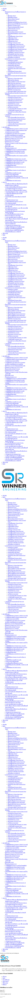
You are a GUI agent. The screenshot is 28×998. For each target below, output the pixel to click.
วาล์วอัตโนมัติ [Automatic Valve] (15, 110)
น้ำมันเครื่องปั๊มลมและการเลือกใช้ (13, 231)
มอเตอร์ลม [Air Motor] (13, 60)
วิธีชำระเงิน (5, 233)
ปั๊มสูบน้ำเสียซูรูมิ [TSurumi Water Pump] (16, 84)
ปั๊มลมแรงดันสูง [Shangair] (13, 19)
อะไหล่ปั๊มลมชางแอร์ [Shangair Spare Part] (17, 49)
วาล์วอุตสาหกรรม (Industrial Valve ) (13, 225)
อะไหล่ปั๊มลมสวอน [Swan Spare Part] (16, 47)
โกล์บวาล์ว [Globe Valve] (13, 122)
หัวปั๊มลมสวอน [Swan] (13, 41)
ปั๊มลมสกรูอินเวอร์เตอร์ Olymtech (12, 140)
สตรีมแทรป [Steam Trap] (13, 125)
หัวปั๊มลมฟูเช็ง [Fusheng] (13, 39)
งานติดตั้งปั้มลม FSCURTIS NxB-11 (13, 180)
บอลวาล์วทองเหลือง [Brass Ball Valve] (16, 117)
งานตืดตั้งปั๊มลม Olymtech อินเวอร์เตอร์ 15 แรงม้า (16, 160)
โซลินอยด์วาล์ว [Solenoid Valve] (15, 100)
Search (1, 6)
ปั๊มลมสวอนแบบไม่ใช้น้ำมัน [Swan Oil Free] (17, 23)
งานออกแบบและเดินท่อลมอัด (12, 174)
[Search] (15, 6)
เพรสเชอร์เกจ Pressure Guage (11, 199)
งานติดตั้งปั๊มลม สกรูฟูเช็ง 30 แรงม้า (13, 172)
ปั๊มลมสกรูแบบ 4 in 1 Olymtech (12, 141)
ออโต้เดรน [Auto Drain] (13, 107)
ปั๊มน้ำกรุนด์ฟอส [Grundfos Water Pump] (16, 81)
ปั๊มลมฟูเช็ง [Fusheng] (12, 17)
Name (1, 990)
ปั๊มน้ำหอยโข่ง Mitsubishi (13, 80)
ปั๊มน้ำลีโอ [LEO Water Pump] (14, 89)
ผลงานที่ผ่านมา (6, 127)
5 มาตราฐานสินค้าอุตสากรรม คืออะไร (14, 217)
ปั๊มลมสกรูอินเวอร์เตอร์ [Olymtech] (15, 31)
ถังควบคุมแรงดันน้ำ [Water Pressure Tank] (17, 91)
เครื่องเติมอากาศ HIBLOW (14, 57)
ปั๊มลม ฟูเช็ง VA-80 (9, 146)
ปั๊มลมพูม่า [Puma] (12, 15)
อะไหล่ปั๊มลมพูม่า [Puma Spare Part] (15, 44)
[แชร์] (3, 996)
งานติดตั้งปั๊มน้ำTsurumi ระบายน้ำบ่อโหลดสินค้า (16, 149)
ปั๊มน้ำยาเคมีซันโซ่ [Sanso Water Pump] (16, 86)
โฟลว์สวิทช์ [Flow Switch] (13, 103)
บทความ (5, 182)
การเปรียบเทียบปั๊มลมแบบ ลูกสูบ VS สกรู (14, 214)
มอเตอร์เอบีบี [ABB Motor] (14, 65)
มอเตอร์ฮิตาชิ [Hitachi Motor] (14, 63)
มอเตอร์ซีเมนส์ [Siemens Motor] (15, 71)
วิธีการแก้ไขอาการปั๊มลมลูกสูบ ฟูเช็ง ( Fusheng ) (16, 190)
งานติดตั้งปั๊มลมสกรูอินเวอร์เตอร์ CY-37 (14, 163)
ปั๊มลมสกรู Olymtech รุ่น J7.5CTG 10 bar (14, 138)
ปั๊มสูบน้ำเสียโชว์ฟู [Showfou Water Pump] (17, 88)
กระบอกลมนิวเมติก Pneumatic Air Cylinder (17, 108)
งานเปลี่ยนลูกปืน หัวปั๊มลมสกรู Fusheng (14, 176)
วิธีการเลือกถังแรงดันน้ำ (10, 203)
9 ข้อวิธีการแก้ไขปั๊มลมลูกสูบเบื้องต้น (13, 228)
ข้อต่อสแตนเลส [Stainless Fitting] (15, 120)
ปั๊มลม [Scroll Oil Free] (13, 30)
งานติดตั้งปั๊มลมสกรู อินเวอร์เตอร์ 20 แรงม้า (15, 151)
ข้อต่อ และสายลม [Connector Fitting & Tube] (17, 95)
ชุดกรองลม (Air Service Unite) (14, 105)
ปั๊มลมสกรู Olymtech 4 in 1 (11, 148)
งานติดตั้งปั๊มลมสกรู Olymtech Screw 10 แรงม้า (15, 158)
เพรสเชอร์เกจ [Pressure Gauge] (14, 97)
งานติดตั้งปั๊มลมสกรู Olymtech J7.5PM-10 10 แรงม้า (16, 128)
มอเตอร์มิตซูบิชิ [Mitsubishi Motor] (15, 62)
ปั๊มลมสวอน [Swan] (12, 20)
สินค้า (4, 10)
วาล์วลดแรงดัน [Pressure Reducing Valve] (17, 123)
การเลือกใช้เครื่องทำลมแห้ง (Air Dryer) (14, 201)
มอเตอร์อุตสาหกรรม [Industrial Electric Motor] (15, 58)
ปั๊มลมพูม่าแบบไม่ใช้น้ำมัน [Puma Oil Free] (17, 22)
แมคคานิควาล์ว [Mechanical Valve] (15, 99)
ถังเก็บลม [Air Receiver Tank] (14, 42)
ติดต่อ (4, 234)
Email (1, 991)
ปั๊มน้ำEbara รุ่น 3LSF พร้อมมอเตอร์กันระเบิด (15, 136)
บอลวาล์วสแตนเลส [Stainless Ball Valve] (17, 119)
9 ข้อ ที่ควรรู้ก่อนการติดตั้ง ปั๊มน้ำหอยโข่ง (14, 230)
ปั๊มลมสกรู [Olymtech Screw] (14, 25)
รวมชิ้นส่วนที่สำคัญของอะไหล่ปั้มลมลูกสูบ (14, 226)
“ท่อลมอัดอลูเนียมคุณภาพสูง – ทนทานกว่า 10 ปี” (16, 191)
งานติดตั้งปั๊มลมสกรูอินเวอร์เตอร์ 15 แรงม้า (14, 162)
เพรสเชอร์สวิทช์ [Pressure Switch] (15, 102)
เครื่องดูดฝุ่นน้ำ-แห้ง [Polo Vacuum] (15, 54)
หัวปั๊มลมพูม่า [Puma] (12, 37)
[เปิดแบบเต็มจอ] (1, 996)
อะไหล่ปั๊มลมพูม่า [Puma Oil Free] (15, 36)
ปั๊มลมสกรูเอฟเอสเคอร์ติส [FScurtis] (16, 27)
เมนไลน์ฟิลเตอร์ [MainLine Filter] (15, 50)
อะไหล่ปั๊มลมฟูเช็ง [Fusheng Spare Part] (16, 46)
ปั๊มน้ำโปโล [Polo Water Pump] (14, 83)
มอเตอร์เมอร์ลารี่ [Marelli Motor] (15, 66)
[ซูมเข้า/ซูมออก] (0, 996)
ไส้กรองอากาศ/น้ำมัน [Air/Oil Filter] (16, 55)
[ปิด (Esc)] (4, 996)
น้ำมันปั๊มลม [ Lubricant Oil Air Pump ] (16, 52)
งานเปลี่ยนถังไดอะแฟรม (10, 165)
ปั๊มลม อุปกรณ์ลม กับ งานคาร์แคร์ (13, 215)
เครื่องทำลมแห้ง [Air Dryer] (14, 28)
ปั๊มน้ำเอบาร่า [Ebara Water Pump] (15, 78)
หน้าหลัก (5, 8)
